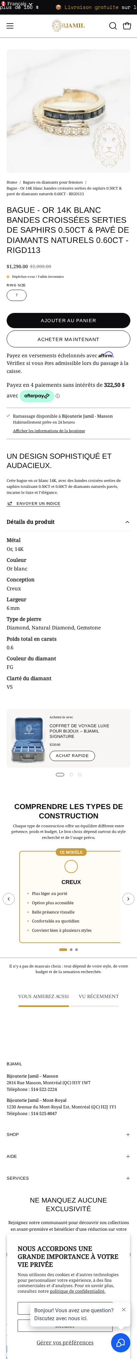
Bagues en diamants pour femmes (53, 182)
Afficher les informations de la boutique (49, 430)
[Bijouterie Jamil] (68, 26)
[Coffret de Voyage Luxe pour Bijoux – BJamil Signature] (28, 738)
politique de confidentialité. (77, 1291)
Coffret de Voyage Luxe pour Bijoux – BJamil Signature (79, 731)
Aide (12, 1156)
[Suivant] (128, 899)
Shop (13, 1134)
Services (18, 1178)
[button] (112, 25)
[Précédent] (9, 899)
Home (12, 182)
